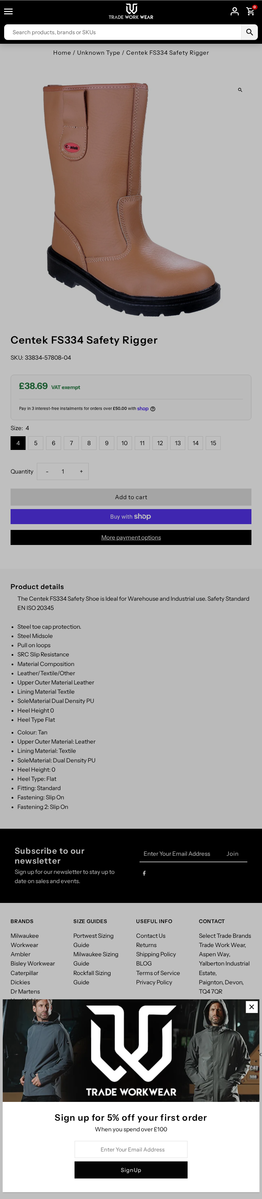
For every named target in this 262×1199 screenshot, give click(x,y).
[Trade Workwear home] (131, 11)
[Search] (249, 32)
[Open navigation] (11, 11)
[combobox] (122, 32)
